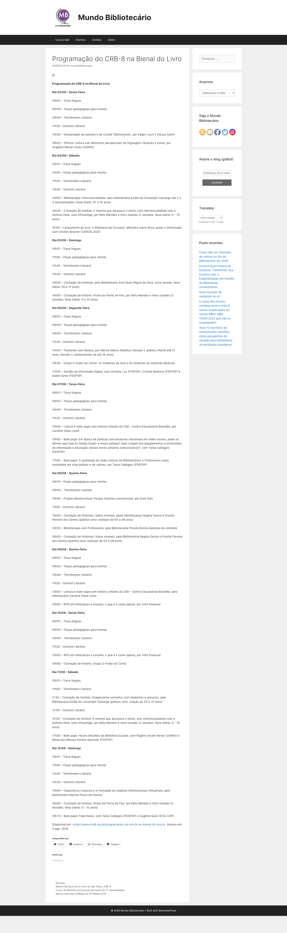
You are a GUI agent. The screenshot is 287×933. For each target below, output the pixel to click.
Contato (96, 39)
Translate (220, 222)
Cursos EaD (62, 39)
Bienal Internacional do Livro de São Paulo (79, 886)
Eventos (80, 39)
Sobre (111, 39)
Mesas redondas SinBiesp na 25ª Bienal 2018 (81, 893)
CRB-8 (107, 886)
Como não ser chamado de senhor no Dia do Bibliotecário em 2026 (215, 256)
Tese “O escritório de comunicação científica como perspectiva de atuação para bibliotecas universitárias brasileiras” (216, 336)
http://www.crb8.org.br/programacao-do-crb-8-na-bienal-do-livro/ (118, 824)
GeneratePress (167, 910)
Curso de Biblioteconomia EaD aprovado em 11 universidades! (90, 890)
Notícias (60, 883)
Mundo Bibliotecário (114, 17)
